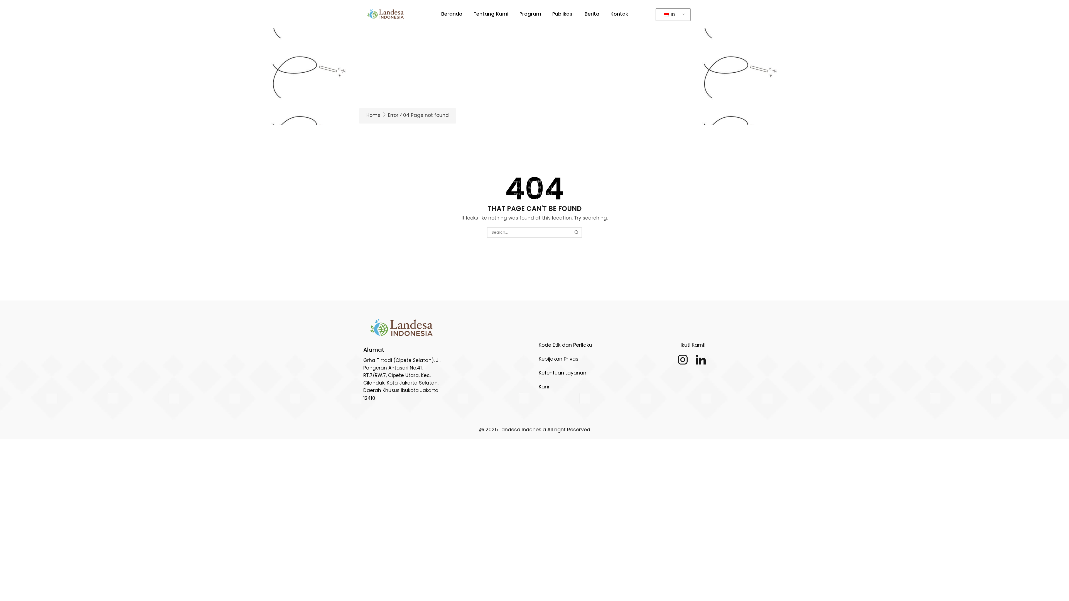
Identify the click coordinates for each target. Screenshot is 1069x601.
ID (672, 14)
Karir (544, 386)
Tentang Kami (491, 14)
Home (373, 115)
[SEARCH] (577, 232)
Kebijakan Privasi (559, 358)
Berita (592, 14)
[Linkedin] (701, 359)
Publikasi (562, 14)
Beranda (451, 14)
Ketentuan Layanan (562, 372)
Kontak (619, 14)
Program (530, 14)
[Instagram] (683, 359)
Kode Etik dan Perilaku (565, 344)
